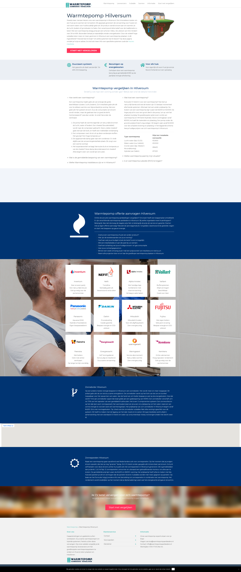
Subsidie (132, 3)
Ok (173, 569)
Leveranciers (121, 3)
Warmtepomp (108, 3)
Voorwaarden (109, 540)
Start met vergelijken (166, 3)
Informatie (151, 3)
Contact (107, 536)
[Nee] (239, 569)
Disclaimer (108, 544)
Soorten (141, 3)
